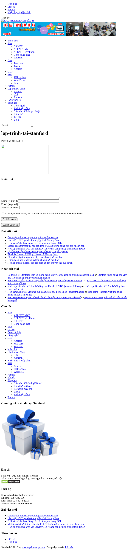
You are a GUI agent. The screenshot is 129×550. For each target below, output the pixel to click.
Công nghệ (13, 335)
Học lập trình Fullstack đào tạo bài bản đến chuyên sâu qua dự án (40, 262)
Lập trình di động (16, 88)
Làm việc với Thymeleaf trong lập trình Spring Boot (33, 240)
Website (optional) (10, 207)
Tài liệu (17, 117)
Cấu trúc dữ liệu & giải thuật (28, 383)
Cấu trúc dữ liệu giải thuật (27, 111)
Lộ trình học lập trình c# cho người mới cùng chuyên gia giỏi (38, 251)
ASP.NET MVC (22, 49)
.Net (10, 43)
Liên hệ (11, 6)
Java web (18, 66)
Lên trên (69, 547)
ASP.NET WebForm (24, 52)
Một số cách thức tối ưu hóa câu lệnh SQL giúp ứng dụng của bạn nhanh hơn (46, 245)
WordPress (19, 80)
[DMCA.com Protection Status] (10, 483)
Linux (17, 391)
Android (18, 69)
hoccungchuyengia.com (33, 547)
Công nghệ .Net (22, 54)
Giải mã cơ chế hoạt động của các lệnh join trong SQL (35, 243)
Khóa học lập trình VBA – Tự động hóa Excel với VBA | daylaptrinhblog (44, 286)
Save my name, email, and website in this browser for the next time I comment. (44, 213)
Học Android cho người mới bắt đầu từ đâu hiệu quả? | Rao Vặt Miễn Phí (44, 297)
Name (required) (9, 201)
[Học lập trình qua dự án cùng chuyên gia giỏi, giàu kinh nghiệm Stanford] (58, 35)
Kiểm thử (18, 114)
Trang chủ (13, 40)
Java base (18, 63)
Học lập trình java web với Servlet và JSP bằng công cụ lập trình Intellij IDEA (46, 248)
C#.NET (18, 46)
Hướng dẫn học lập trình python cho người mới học (33, 260)
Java (10, 60)
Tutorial (11, 9)
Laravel (17, 83)
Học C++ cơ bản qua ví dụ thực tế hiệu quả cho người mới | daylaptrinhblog (45, 280)
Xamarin (18, 57)
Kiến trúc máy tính (23, 388)
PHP (10, 74)
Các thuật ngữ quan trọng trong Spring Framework (33, 237)
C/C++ (11, 71)
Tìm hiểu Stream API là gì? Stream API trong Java (33, 254)
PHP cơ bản (20, 77)
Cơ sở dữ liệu (14, 100)
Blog (16, 119)
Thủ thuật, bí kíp (22, 108)
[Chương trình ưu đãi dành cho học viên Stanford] (30, 460)
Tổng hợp (12, 102)
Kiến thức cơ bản (22, 386)
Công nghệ (19, 105)
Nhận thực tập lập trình (19, 12)
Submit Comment (10, 225)
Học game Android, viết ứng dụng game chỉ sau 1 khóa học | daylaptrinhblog (46, 291)
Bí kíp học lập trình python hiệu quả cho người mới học (35, 257)
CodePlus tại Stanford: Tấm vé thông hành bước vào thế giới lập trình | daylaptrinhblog (51, 275)
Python (11, 85)
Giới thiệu (12, 4)
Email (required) (9, 204)
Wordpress (19, 372)
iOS (16, 94)
